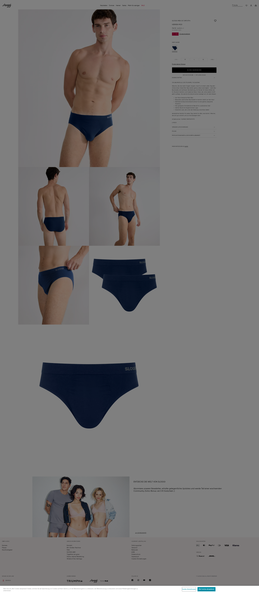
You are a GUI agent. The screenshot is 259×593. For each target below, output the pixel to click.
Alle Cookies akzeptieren (206, 589)
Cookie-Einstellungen (189, 589)
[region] (129, 589)
